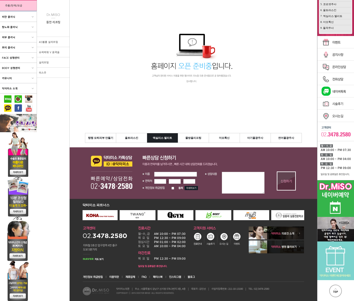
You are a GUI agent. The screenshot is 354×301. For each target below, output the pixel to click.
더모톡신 (224, 137)
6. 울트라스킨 (328, 10)
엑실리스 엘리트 (162, 137)
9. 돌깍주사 (327, 27)
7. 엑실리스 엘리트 (331, 16)
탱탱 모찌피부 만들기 (100, 137)
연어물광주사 (286, 137)
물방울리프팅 (193, 137)
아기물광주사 (255, 137)
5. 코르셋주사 (328, 4)
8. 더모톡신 (327, 22)
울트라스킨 (131, 137)
